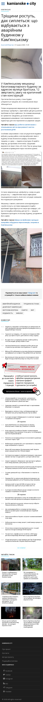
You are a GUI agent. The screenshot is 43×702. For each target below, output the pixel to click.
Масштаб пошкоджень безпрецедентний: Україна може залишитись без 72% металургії (22, 450)
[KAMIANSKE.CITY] (22, 3)
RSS (6, 684)
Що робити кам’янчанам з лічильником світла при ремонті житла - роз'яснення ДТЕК (18, 127)
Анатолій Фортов (7, 45)
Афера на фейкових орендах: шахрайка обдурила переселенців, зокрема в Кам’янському (20, 222)
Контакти (5, 653)
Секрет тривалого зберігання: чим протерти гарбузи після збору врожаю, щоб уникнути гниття (23, 461)
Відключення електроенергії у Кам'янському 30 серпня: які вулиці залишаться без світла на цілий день (23, 467)
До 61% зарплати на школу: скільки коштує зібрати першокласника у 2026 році (22, 504)
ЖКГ (32, 310)
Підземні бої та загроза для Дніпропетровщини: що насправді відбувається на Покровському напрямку (22, 479)
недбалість (8, 313)
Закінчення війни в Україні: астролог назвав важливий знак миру (23, 517)
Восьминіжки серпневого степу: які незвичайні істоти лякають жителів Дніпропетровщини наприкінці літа (23, 498)
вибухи (19, 313)
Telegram (31, 293)
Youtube (8, 691)
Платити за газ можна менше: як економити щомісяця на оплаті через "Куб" (23, 438)
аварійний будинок (11, 304)
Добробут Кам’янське (12, 307)
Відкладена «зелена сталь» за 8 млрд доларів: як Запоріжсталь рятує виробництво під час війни (21, 412)
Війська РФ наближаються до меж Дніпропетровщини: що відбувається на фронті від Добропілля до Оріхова (23, 352)
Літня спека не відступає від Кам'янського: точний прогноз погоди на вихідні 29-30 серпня (22, 528)
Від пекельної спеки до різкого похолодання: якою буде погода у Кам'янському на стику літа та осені (22, 357)
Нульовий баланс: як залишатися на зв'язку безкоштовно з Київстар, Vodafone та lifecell (20, 425)
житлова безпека (10, 310)
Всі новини (21, 548)
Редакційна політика (9, 661)
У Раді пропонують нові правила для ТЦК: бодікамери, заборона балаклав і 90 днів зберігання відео (23, 540)
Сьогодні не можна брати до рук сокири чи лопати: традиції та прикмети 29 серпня (22, 490)
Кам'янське (6, 9)
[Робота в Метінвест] (21, 379)
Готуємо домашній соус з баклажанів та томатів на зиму (22, 473)
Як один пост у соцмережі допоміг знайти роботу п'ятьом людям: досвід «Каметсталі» (21, 340)
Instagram (9, 679)
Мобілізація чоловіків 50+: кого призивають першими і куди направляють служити (23, 444)
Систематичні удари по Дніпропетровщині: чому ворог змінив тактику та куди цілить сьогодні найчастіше (23, 456)
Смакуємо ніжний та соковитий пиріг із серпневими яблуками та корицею (22, 406)
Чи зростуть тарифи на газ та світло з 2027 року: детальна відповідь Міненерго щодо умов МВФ (21, 534)
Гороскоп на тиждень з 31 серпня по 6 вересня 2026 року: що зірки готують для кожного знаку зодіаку (22, 334)
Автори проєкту (8, 657)
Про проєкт (6, 649)
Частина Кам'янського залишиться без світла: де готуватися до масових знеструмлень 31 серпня (21, 346)
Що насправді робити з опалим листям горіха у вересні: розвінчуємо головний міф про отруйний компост (21, 510)
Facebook (8, 671)
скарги (24, 310)
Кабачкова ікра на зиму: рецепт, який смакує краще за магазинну (23, 523)
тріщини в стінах (31, 304)
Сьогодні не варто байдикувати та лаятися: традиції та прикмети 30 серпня (22, 417)
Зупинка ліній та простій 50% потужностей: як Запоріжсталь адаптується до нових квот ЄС (20, 484)
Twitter (8, 675)
